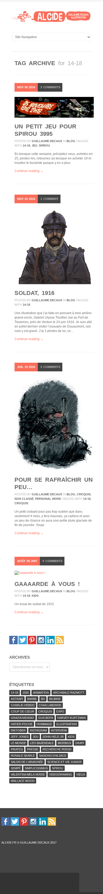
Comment (49, 198)
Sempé (16, 768)
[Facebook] (13, 640)
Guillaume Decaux (47, 141)
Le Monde (18, 743)
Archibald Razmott (69, 692)
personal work (48, 498)
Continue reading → (29, 171)
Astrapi (17, 698)
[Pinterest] (32, 640)
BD (43, 698)
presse (32, 749)
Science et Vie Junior (64, 761)
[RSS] (59, 640)
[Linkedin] (50, 640)
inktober (18, 730)
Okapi (79, 743)
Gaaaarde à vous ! (47, 584)
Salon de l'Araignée (27, 761)
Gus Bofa (45, 717)
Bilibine (55, 698)
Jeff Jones (20, 736)
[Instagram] (41, 640)
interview (59, 730)
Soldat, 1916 (34, 293)
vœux (80, 774)
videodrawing (60, 774)
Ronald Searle (23, 755)
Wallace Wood (23, 780)
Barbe (32, 698)
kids (35, 595)
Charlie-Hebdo (23, 705)
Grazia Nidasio (22, 717)
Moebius (64, 743)
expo (60, 711)
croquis (84, 494)
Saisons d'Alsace (52, 755)
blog (71, 141)
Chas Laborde (50, 705)
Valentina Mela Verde (28, 774)
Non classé (24, 498)
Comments (50, 87)
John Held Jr (53, 736)
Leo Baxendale (42, 743)
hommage (44, 724)
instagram (38, 730)
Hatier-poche (21, 724)
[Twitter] (22, 640)
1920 (25, 692)
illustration (66, 724)
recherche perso (57, 749)
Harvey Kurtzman (71, 717)
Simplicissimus (36, 768)
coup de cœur (22, 711)
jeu (34, 145)
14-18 (26, 145)
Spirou (44, 145)
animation (41, 692)
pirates (17, 749)
